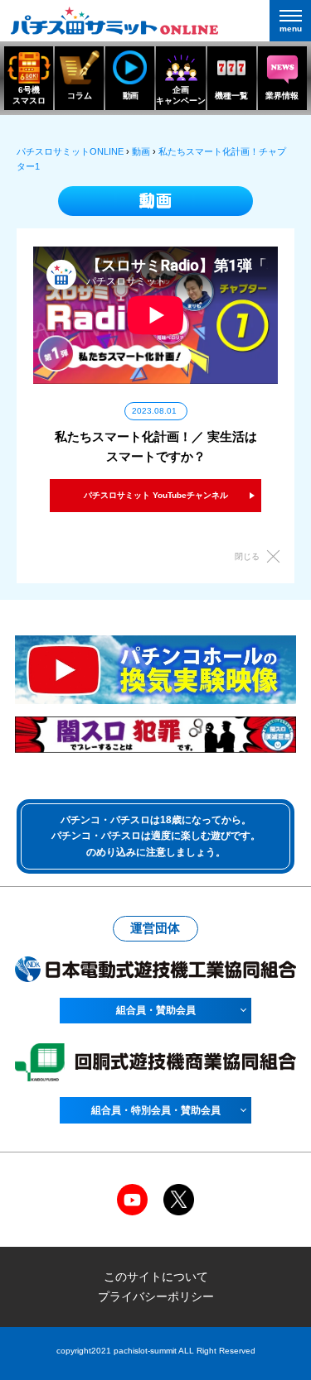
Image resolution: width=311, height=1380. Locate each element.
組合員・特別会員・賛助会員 (156, 1110)
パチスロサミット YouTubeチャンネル (156, 495)
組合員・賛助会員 (156, 1010)
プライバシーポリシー (156, 1296)
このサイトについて (156, 1276)
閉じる (247, 556)
